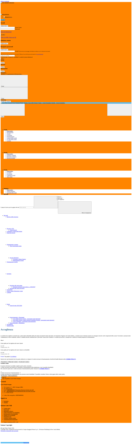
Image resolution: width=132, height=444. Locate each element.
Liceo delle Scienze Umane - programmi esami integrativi (26, 318)
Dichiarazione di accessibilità (11, 414)
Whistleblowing (7, 416)
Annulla (3, 101)
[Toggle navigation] (13, 110)
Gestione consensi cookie (10, 418)
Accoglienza (10, 324)
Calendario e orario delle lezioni (14, 231)
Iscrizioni (9, 273)
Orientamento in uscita (12, 262)
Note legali (6, 410)
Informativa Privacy (8, 411)
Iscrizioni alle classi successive (17, 288)
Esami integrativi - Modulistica (17, 323)
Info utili (60, 198)
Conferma (8, 101)
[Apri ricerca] (119, 110)
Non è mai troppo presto (15, 246)
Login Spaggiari (39, 54)
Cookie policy (7, 408)
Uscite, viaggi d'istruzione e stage (15, 291)
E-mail (16, 51)
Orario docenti (13, 230)
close (2, 116)
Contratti (9, 292)
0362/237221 (9, 388)
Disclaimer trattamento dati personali (9, 431)
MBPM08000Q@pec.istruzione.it (21, 391)
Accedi (2, 19)
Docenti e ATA (10, 228)
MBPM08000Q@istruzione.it (20, 390)
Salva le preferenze (12, 375)
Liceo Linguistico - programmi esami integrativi (24, 321)
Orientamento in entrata (12, 244)
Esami (8, 304)
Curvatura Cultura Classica (19, 259)
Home (59, 196)
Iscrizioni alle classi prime (16, 285)
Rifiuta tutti (13, 361)
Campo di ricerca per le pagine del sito (10, 207)
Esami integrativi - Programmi (17, 317)
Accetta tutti (24, 361)
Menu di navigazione (86, 212)
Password (17, 29)
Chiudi (2, 62)
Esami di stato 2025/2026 (16, 305)
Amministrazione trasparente (10, 419)
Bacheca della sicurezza (12, 217)
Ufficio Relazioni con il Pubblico (12, 412)
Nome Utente (18, 27)
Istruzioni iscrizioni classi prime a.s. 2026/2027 (24, 287)
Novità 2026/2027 (14, 257)
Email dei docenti (11, 232)
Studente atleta (10, 325)
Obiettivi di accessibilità (9, 415)
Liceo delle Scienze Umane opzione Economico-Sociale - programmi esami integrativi (33, 320)
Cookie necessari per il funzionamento (10, 372)
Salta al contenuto (5, 1)
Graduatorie (9, 289)
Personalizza (4, 361)
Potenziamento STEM (18, 260)
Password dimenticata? (6, 31)
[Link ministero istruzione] (7, 2)
